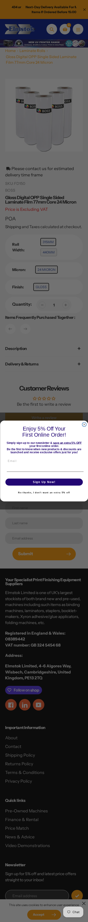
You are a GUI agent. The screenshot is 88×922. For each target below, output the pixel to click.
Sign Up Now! (44, 481)
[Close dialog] (84, 424)
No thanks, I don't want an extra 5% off (44, 492)
